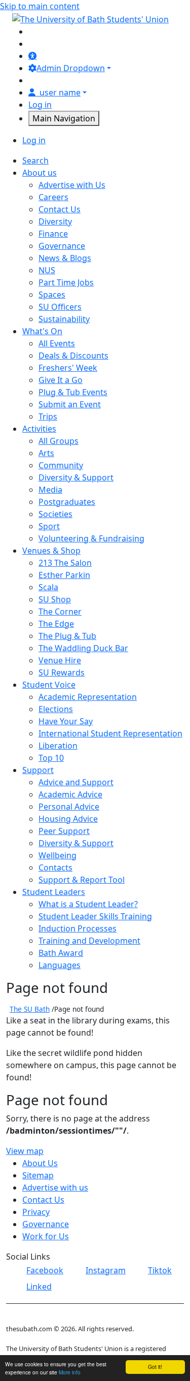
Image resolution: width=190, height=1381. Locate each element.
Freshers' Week (68, 367)
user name (60, 92)
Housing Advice (68, 818)
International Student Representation (110, 733)
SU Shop (55, 599)
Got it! (155, 1366)
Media (50, 489)
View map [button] (25, 1151)
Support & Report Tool (82, 879)
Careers (53, 197)
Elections (56, 709)
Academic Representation (88, 696)
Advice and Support (76, 782)
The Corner (60, 611)
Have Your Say (66, 721)
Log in (40, 104)
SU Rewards (62, 672)
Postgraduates (67, 501)
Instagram (106, 1270)
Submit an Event (70, 404)
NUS (47, 270)
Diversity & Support (76, 477)
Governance (62, 245)
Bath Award (61, 952)
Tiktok (160, 1270)
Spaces (52, 294)
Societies (55, 514)
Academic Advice (70, 794)
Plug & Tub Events (73, 392)
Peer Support (64, 831)
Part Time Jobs (66, 282)
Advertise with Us (72, 184)
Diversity (55, 221)
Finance (53, 233)
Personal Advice (69, 806)
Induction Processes (78, 928)
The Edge (56, 623)
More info (70, 1372)
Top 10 (51, 757)
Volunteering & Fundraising (91, 538)
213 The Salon (65, 562)
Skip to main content (40, 6)
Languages (60, 965)
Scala (48, 587)
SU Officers (60, 306)
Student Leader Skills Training (95, 916)
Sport (49, 526)
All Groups (59, 440)
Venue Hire (60, 660)
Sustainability (64, 319)
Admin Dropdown (70, 68)
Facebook (44, 1270)
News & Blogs (65, 258)
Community (61, 465)
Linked (39, 1286)
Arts (46, 453)
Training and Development (89, 940)
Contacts (55, 867)
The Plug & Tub (67, 635)
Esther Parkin (64, 575)
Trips (48, 416)
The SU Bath (30, 1009)
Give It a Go (61, 380)
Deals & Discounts (73, 355)
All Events (57, 343)
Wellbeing (58, 855)
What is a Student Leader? (88, 904)
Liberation (58, 745)
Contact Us (60, 209)
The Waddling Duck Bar (83, 648)
